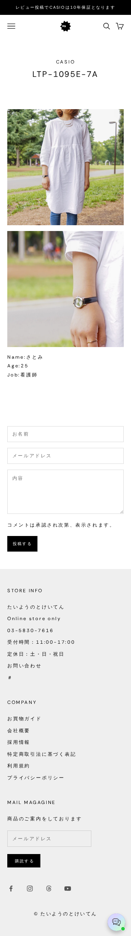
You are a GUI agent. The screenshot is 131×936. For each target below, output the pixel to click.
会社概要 (18, 730)
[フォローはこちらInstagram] (29, 888)
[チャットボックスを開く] (116, 922)
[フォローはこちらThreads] (48, 888)
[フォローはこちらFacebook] (11, 888)
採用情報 (18, 742)
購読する (24, 860)
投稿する (22, 543)
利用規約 (18, 766)
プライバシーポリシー (36, 778)
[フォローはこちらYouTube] (67, 888)
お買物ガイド (24, 719)
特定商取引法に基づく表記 (41, 754)
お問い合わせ (24, 666)
